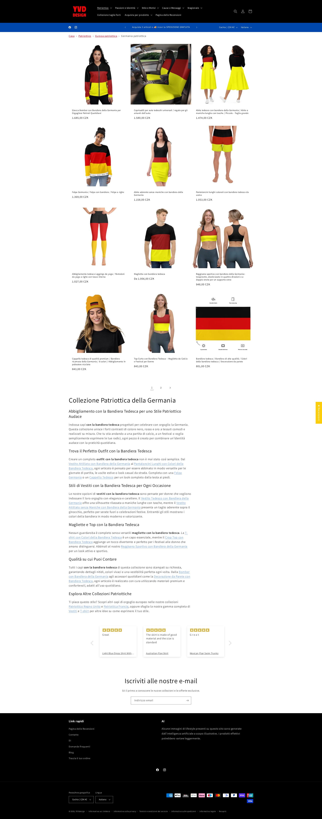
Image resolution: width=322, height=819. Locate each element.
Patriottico (84, 36)
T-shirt (84, 611)
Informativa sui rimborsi (99, 811)
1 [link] (152, 387)
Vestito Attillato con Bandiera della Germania (99, 464)
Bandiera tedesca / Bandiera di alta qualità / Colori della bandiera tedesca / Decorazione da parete (221, 360)
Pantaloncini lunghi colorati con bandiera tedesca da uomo (222, 193)
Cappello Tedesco (101, 477)
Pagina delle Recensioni (81, 728)
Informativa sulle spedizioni (183, 811)
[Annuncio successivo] (196, 27)
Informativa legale (207, 811)
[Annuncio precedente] (125, 27)
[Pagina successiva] (170, 387)
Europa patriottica (106, 36)
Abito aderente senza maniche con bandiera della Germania (158, 193)
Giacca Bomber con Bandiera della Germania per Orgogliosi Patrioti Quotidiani (96, 112)
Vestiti (73, 611)
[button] (104, 7)
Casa (71, 36)
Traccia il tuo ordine (79, 758)
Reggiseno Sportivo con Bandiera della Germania (154, 546)
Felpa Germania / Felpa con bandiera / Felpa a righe (98, 192)
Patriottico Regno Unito (85, 606)
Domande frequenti (79, 746)
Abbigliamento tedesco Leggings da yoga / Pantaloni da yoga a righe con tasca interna (98, 275)
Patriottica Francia (116, 606)
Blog (71, 752)
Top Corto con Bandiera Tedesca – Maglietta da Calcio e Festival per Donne (160, 360)
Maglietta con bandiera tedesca (149, 274)
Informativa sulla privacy (125, 811)
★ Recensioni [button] (319, 413)
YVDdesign (80, 811)
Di (70, 740)
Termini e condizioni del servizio (153, 811)
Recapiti (222, 811)
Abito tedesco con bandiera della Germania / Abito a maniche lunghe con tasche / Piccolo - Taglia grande (222, 112)
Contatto (74, 734)
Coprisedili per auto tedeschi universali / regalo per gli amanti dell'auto (160, 112)
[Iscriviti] (187, 700)
